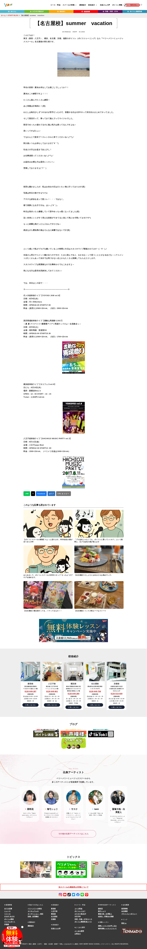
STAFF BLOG (13, 15)
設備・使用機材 (33, 916)
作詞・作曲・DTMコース (83, 919)
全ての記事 (8, 908)
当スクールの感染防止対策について (73, 887)
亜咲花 (100, 908)
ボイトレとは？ (80, 911)
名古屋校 (54, 916)
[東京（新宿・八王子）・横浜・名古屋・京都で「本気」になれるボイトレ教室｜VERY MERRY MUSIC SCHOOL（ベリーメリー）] (8, 5)
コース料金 (78, 908)
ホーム (3, 15)
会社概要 (124, 911)
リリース (7, 914)
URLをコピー (63, 493)
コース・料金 (55, 5)
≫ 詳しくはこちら (30, 705)
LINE (27, 493)
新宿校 (53, 908)
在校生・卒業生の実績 (106, 916)
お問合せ (78, 934)
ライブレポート (9, 922)
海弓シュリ (102, 911)
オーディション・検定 (35, 914)
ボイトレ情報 (117, 5)
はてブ (51, 493)
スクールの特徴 (68, 5)
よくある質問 (79, 931)
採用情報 (124, 908)
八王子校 (54, 911)
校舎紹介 (91, 5)
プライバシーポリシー (129, 914)
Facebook (41, 493)
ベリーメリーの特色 (35, 908)
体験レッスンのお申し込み (107, 926)
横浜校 (53, 914)
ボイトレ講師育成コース (83, 922)
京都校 (53, 919)
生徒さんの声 (105, 5)
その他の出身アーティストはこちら (73, 834)
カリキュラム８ (33, 911)
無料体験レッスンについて (107, 928)
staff (75, 31)
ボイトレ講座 (9, 919)
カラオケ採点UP (80, 914)
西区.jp (124, 923)
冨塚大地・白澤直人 (105, 914)
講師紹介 (82, 5)
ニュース (7, 911)
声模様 (6, 924)
